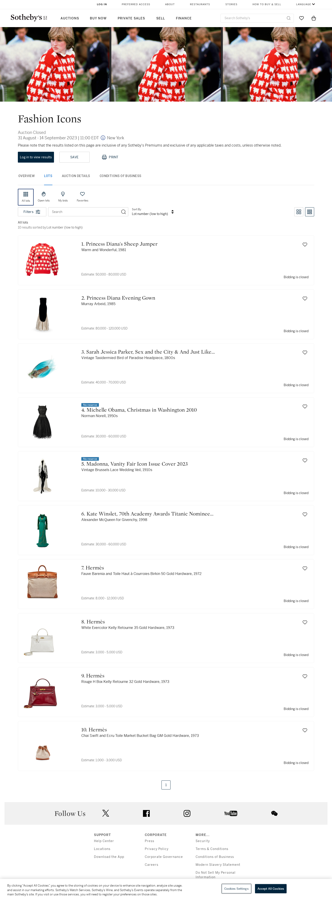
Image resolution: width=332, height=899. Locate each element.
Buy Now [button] (98, 18)
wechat (274, 813)
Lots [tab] (48, 176)
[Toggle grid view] (298, 211)
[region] (166, 889)
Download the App (109, 857)
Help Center (104, 841)
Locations (102, 849)
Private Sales (131, 18)
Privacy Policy (156, 849)
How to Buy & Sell (267, 4)
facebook (146, 813)
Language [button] (303, 4)
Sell (160, 18)
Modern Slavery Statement (218, 865)
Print (113, 157)
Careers (151, 865)
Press (149, 841)
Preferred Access (136, 4)
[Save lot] (305, 244)
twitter (105, 813)
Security (203, 841)
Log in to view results (36, 157)
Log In (102, 4)
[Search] (123, 212)
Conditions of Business (215, 857)
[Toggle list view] (309, 211)
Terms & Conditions (212, 849)
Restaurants (200, 4)
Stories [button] (231, 4)
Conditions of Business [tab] (120, 176)
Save (74, 157)
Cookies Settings (236, 888)
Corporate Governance (164, 857)
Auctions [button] (70, 18)
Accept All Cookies (270, 888)
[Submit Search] (288, 18)
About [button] (170, 4)
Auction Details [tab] (76, 176)
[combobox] (257, 18)
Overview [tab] (26, 176)
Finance (184, 18)
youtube (230, 813)
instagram (187, 813)
